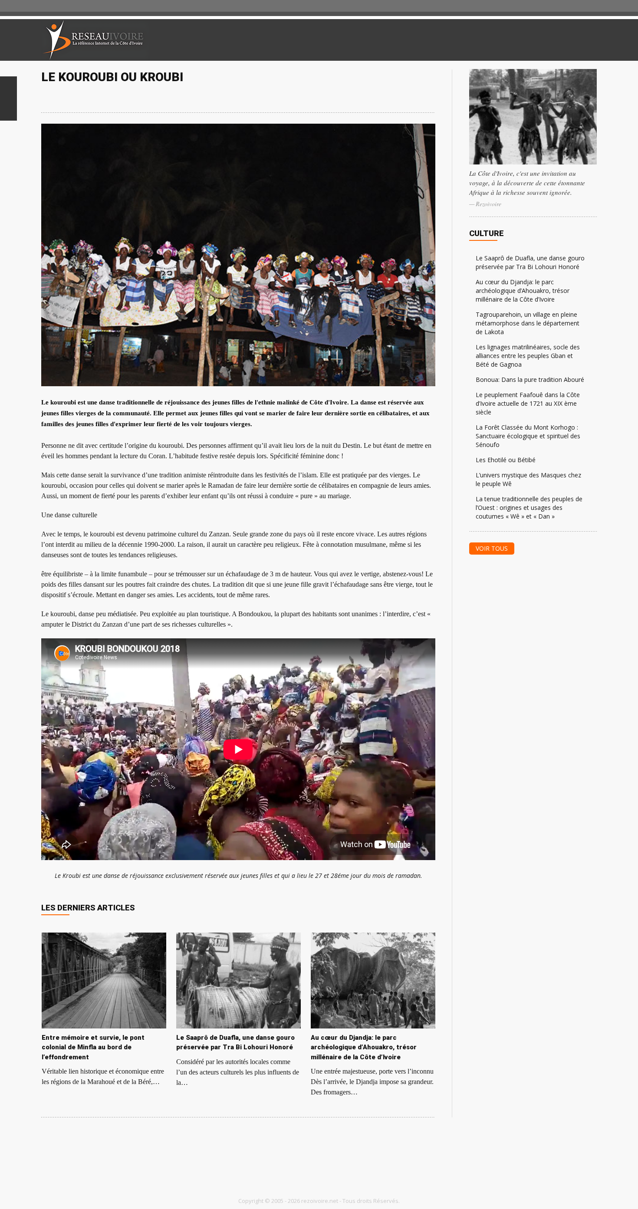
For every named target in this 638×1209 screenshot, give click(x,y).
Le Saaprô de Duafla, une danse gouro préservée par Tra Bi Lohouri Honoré (530, 262)
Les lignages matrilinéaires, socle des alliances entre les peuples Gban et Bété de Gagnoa (528, 355)
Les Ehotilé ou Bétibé (506, 460)
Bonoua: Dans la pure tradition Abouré (530, 379)
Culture (486, 233)
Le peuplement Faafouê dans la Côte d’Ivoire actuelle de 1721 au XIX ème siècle (528, 403)
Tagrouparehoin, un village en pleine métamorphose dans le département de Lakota (527, 323)
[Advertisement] (494, 40)
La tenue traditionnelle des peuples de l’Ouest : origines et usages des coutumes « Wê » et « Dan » (529, 507)
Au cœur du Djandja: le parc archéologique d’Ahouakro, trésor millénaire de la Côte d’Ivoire (522, 290)
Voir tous (492, 548)
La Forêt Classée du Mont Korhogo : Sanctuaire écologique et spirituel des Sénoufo (528, 436)
